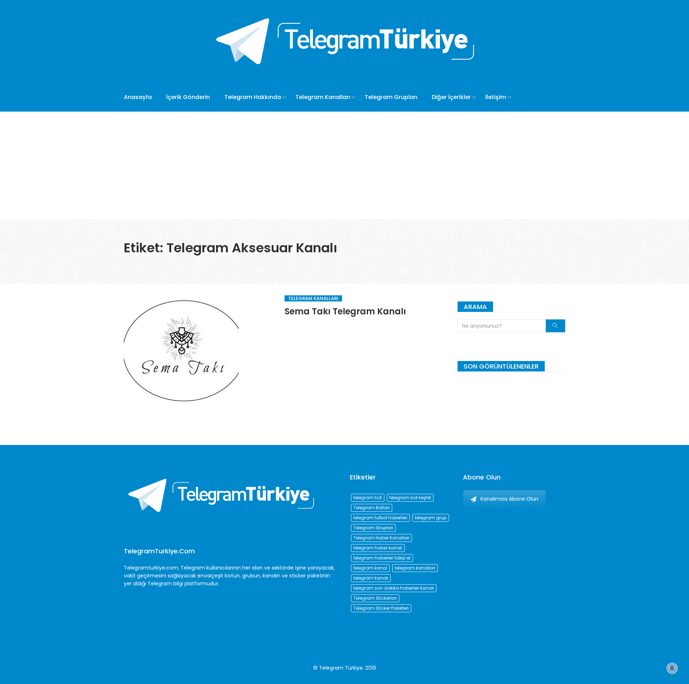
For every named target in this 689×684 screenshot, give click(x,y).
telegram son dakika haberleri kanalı (393, 588)
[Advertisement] (344, 165)
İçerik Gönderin (188, 97)
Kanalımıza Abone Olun (509, 498)
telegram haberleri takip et (382, 558)
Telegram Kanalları (322, 97)
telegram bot (367, 498)
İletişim (495, 97)
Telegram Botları (371, 508)
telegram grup (430, 518)
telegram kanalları (415, 568)
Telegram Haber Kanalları (381, 538)
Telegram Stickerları (375, 598)
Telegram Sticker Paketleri (381, 608)
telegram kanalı (370, 578)
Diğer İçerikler (451, 97)
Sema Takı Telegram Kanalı (345, 311)
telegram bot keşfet (410, 498)
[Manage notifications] (672, 668)
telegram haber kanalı (377, 548)
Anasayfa (138, 97)
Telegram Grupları (391, 97)
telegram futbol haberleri (380, 518)
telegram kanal (370, 568)
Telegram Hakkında (252, 97)
